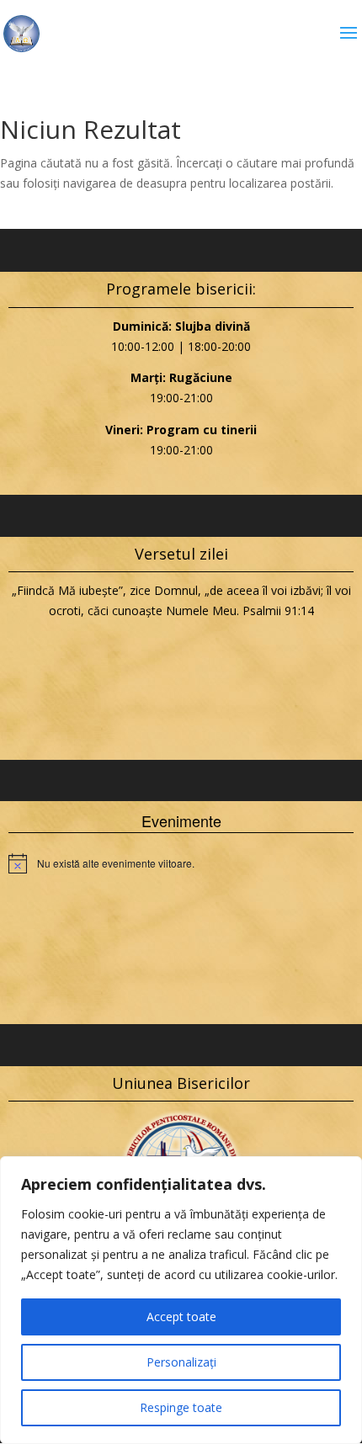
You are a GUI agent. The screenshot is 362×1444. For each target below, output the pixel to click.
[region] (181, 1300)
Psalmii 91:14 (278, 610)
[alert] (181, 863)
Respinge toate (181, 1407)
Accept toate (181, 1317)
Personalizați (181, 1362)
